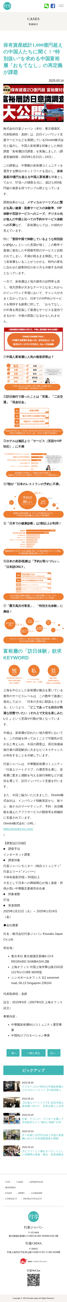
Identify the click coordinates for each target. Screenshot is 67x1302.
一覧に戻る (33, 1053)
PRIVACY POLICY (32, 1198)
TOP (7, 1181)
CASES (19, 1181)
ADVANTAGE (36, 1181)
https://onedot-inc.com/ (18, 829)
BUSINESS (10, 1187)
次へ (52, 1053)
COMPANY (36, 1193)
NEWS (21, 1193)
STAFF (8, 1193)
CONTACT (11, 1198)
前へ (14, 1053)
